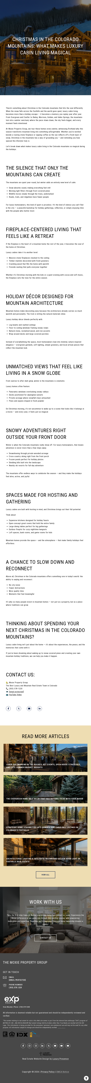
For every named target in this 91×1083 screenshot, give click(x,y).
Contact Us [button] (45, 938)
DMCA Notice (63, 1072)
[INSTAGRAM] (29, 1045)
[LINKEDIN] (42, 1045)
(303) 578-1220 (15, 987)
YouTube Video (15, 695)
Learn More (61, 1027)
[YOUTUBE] (55, 1045)
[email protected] (16, 692)
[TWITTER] (48, 1045)
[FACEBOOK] (23, 1045)
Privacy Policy (48, 1072)
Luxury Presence (60, 1059)
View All (46, 875)
